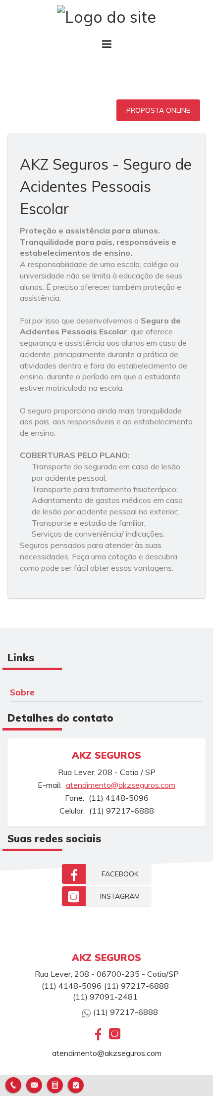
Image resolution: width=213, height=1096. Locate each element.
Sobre (22, 691)
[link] (106, 874)
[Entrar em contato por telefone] (13, 1085)
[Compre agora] (76, 1084)
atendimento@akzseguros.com (120, 785)
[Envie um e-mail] (34, 1084)
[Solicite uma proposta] (55, 1084)
